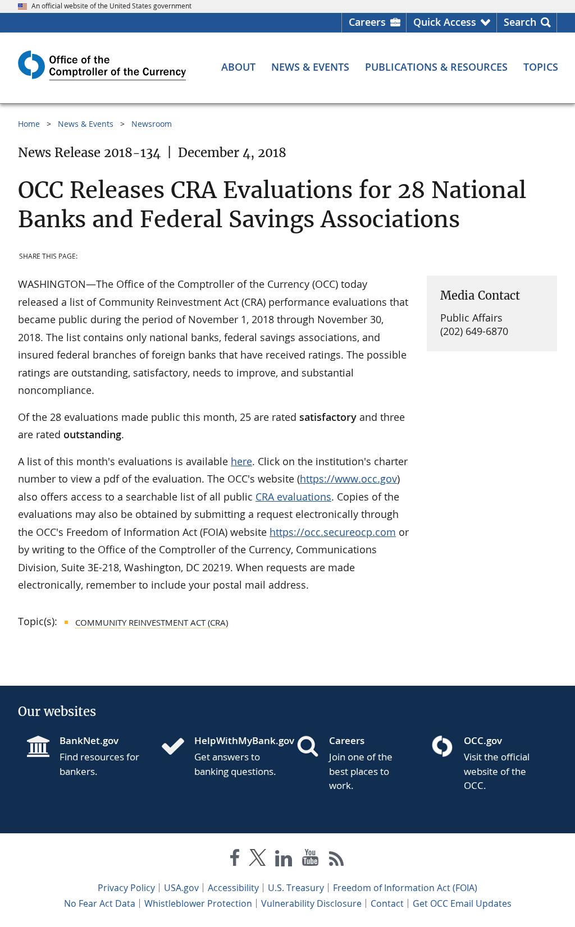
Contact (387, 903)
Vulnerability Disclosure (311, 903)
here (241, 461)
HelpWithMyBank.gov (236, 740)
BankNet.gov (89, 740)
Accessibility (233, 888)
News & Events (85, 123)
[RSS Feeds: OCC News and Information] (336, 860)
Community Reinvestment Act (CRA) (151, 622)
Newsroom (151, 123)
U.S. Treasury (296, 888)
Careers (367, 22)
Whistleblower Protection (198, 903)
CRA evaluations (293, 496)
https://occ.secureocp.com (333, 532)
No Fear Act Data (99, 903)
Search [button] (520, 22)
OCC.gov (483, 740)
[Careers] (312, 747)
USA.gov (181, 888)
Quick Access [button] (444, 22)
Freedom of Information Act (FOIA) (405, 888)
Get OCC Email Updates (462, 903)
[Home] (177, 747)
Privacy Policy (126, 888)
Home (29, 123)
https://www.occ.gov (348, 478)
